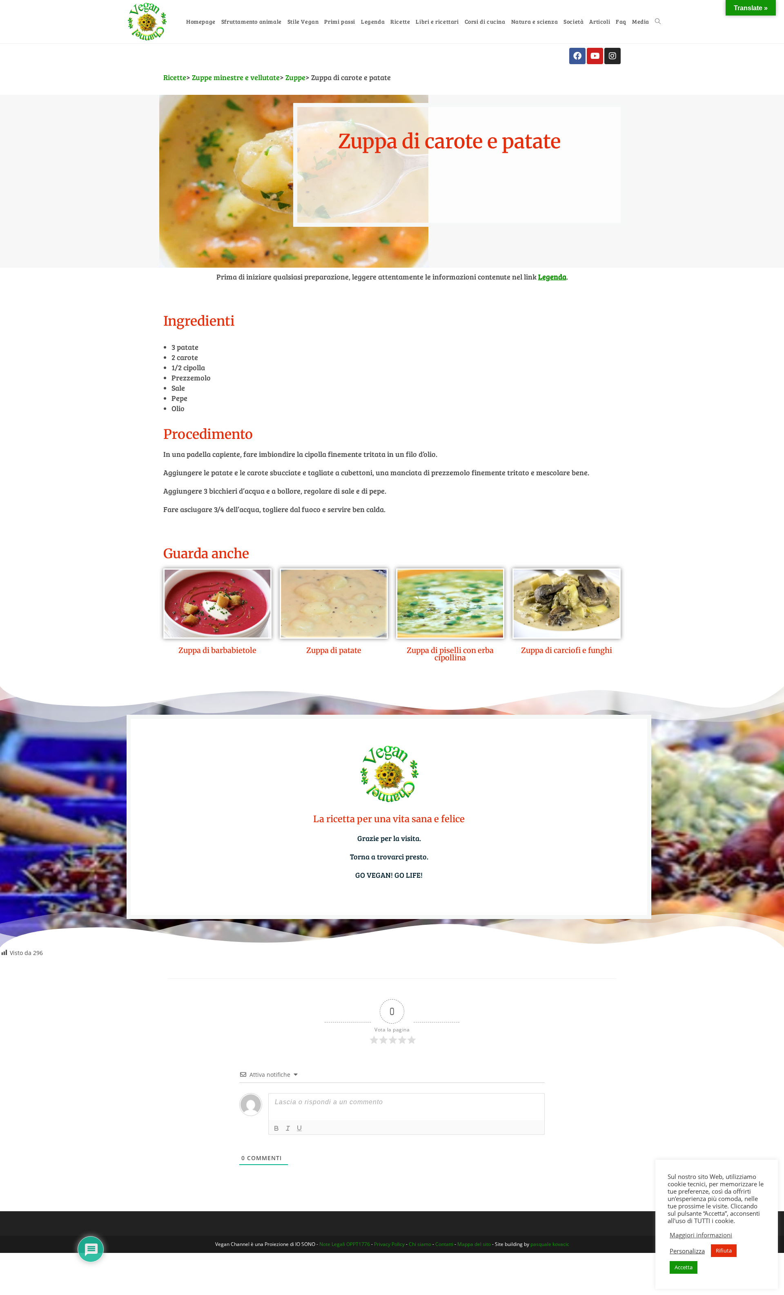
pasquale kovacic (549, 1244)
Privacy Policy (389, 1244)
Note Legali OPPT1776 (344, 1244)
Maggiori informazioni (701, 1235)
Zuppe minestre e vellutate (236, 77)
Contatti (444, 1244)
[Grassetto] (276, 1128)
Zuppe (295, 77)
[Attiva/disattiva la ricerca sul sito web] (658, 21)
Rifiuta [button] (724, 1250)
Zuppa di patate (333, 650)
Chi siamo (420, 1244)
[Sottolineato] (299, 1128)
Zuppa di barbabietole (217, 650)
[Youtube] (595, 56)
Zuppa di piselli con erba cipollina (450, 654)
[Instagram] (612, 56)
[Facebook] (577, 56)
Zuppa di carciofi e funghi (566, 650)
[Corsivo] (288, 1128)
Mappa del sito (474, 1244)
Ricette (174, 77)
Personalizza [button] (687, 1251)
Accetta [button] (684, 1267)
